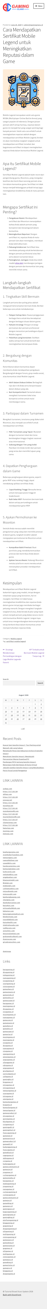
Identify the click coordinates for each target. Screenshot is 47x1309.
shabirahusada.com (11, 925)
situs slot (19, 263)
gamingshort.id (9, 1130)
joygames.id (8, 1172)
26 (18, 719)
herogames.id (8, 1003)
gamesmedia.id (9, 1178)
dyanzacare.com (9, 939)
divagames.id (8, 1009)
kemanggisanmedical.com (13, 914)
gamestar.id (7, 1034)
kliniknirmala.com (10, 917)
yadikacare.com (9, 928)
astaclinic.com (9, 931)
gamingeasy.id (8, 1209)
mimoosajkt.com (9, 894)
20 (23, 715)
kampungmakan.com (11, 869)
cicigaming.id (8, 1124)
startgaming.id (9, 983)
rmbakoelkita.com (10, 874)
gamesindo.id (8, 995)
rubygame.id (8, 1065)
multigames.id (8, 1254)
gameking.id (8, 1262)
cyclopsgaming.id (10, 1192)
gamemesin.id (8, 1023)
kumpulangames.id (10, 1102)
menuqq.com (8, 834)
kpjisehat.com (8, 905)
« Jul (23, 728)
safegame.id (8, 1076)
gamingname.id (9, 1214)
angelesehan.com (10, 877)
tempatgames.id (9, 1090)
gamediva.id (8, 1028)
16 (41, 711)
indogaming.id (8, 975)
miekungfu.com (9, 886)
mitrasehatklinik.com (11, 908)
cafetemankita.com (11, 888)
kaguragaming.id (9, 1212)
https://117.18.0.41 (10, 808)
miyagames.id (8, 1116)
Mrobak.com (8, 883)
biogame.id (7, 1105)
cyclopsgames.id (9, 1175)
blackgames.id (8, 1121)
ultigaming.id (8, 1231)
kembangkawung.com (11, 897)
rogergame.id (8, 1155)
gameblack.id (8, 1152)
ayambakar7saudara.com (13, 855)
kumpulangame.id (10, 1107)
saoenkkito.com (9, 863)
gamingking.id (8, 1217)
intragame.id (8, 1096)
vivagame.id (8, 1043)
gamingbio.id (8, 1079)
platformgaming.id (10, 1220)
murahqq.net (8, 805)
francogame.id (9, 1150)
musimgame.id (9, 1037)
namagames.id (9, 1017)
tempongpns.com (10, 857)
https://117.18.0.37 (10, 820)
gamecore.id (8, 1020)
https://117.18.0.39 (10, 797)
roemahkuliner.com (10, 860)
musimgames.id (9, 1014)
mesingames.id (9, 1006)
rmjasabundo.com (10, 891)
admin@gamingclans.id (33, 25)
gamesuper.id (8, 1031)
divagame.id (8, 1045)
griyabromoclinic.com (11, 942)
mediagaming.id (9, 1183)
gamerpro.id (8, 1206)
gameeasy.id (8, 1259)
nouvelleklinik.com (10, 919)
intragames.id (8, 1085)
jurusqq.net (7, 800)
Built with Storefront (12, 1294)
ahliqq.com (7, 794)
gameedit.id (7, 1144)
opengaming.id (9, 1054)
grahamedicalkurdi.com (12, 936)
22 (35, 715)
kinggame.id (8, 1271)
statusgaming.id (9, 1237)
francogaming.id (9, 1133)
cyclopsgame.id (9, 1195)
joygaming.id (8, 1186)
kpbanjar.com (8, 911)
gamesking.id (8, 1243)
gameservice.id (9, 1138)
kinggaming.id (8, 1223)
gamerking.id (8, 1203)
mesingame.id (8, 1040)
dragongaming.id (10, 1229)
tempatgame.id (9, 1110)
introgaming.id (9, 1088)
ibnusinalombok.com (11, 933)
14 (29, 711)
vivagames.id (8, 1012)
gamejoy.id (7, 1200)
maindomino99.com (11, 811)
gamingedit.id (8, 1127)
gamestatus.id (9, 1265)
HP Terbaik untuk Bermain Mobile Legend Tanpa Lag (34, 652)
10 (6, 711)
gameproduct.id (9, 1141)
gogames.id (7, 1248)
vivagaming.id (8, 981)
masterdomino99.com (11, 817)
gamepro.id (7, 1268)
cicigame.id (7, 1161)
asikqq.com (7, 789)
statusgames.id (9, 1257)
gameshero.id (8, 989)
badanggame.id (9, 1164)
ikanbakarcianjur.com (11, 902)
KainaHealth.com (10, 922)
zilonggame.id (8, 1062)
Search (6, 679)
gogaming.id (8, 1226)
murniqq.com (8, 831)
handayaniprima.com (11, 866)
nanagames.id (8, 1189)
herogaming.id (8, 969)
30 (41, 719)
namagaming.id (9, 978)
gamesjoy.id (7, 1169)
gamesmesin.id (9, 992)
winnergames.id (9, 1057)
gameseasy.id (8, 1240)
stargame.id (8, 1051)
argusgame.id (8, 1068)
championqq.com (10, 822)
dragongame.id (9, 1274)
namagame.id (8, 1048)
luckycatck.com (9, 872)
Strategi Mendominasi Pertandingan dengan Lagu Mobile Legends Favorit (12, 656)
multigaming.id (9, 1234)
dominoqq (7, 951)
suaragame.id (8, 1093)
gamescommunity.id (11, 1167)
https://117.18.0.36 (10, 791)
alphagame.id (8, 1158)
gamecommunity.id (10, 1198)
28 (29, 719)
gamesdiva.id (8, 998)
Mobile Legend (16, 639)
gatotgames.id (9, 1119)
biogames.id (8, 1082)
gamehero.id (8, 1026)
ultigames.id (8, 1251)
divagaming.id (8, 972)
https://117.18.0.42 (10, 803)
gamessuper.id (8, 1000)
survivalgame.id (9, 1074)
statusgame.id (9, 986)
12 (18, 711)
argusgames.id (9, 1059)
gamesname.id (9, 1245)
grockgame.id (8, 1071)
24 (6, 719)
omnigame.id (8, 1099)
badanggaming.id (10, 1147)
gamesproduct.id (9, 1113)
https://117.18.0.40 (10, 825)
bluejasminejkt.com (11, 880)
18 (12, 715)
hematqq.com (8, 828)
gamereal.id (7, 1136)
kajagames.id (8, 1181)
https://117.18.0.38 (10, 814)
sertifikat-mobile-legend (16, 641)
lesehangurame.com (11, 852)
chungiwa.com (8, 900)
